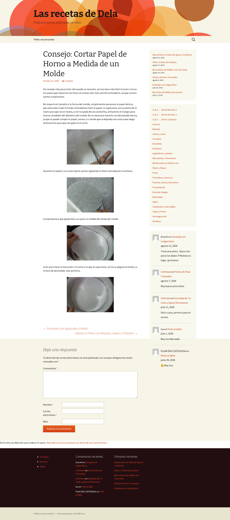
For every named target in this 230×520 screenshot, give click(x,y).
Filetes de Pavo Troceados (165, 77)
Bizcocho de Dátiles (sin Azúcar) (167, 92)
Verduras (157, 221)
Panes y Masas (159, 168)
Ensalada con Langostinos (165, 84)
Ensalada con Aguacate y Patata (65, 328)
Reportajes (158, 197)
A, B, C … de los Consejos (164, 119)
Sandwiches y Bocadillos (164, 206)
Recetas (44, 461)
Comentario (50, 368)
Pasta (155, 172)
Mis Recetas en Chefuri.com (166, 163)
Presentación (159, 187)
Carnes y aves (159, 134)
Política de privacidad (44, 39)
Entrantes (157, 148)
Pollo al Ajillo (174, 329)
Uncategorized (159, 216)
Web (45, 421)
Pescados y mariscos (163, 177)
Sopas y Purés (159, 211)
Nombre (48, 404)
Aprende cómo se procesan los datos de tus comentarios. (77, 442)
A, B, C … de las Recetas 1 (165, 109)
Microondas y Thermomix (164, 158)
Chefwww (166, 271)
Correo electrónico (50, 413)
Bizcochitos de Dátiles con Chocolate (170, 69)
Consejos (68, 80)
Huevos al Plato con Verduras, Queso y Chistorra (106, 333)
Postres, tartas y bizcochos (166, 182)
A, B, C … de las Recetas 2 (165, 114)
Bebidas (156, 129)
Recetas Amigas (160, 192)
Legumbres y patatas (162, 153)
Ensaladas (157, 143)
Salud (155, 201)
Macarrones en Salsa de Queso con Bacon (172, 54)
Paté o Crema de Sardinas (165, 62)
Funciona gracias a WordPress (71, 513)
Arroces (156, 124)
